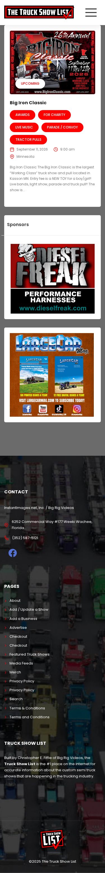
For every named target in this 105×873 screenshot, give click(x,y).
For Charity (54, 114)
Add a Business (23, 618)
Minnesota (25, 156)
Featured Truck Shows (30, 654)
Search (16, 699)
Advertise (18, 627)
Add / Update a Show (29, 609)
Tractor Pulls (28, 139)
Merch (15, 672)
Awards (22, 114)
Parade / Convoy (62, 127)
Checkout (18, 636)
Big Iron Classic (28, 103)
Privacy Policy (22, 681)
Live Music (24, 127)
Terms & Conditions (27, 708)
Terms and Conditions (30, 717)
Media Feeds (21, 663)
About (15, 600)
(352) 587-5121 (25, 537)
